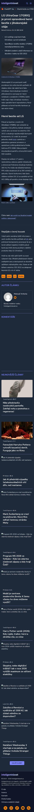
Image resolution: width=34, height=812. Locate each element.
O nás (3, 789)
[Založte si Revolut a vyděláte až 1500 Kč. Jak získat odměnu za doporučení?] (17, 693)
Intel (14, 139)
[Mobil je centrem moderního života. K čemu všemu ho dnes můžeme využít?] (17, 579)
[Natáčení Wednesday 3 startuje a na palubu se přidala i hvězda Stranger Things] (17, 731)
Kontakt (4, 796)
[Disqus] (17, 344)
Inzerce (4, 792)
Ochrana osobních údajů (10, 802)
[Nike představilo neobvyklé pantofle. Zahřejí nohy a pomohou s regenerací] (17, 388)
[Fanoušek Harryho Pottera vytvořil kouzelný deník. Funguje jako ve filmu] (17, 430)
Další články (17, 763)
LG (27, 239)
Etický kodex (6, 799)
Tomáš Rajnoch (7, 399)
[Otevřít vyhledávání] (27, 3)
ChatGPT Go (9, 9)
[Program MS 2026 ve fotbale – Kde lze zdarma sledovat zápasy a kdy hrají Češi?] (17, 541)
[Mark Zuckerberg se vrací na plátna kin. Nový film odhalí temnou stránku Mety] (17, 500)
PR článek (6, 476)
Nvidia (21, 276)
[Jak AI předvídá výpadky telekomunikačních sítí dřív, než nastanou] (17, 465)
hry (3, 276)
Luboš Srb (6, 704)
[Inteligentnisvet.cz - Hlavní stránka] (9, 3)
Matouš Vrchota (6, 30)
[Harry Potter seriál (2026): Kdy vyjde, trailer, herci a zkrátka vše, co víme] (17, 617)
